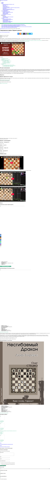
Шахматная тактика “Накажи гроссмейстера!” (8, 9)
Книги (2, 64)
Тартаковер (35, 40)
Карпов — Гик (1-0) (6, 61)
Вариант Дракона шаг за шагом (5, 59)
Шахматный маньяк (5, 13)
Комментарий (1, 452)
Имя (0, 456)
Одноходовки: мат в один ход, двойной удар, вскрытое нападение (11, 7)
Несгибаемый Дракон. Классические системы (9, 65)
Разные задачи (4, 8)
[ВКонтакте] (18, 34)
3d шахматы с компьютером (6, 11)
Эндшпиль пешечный (5, 10)
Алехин (38, 40)
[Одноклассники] (20, 34)
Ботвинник (40, 40)
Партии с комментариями (4, 60)
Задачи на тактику (5, 6)
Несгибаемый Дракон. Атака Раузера (8, 66)
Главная (2, 2)
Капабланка (31, 40)
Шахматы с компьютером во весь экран (8, 12)
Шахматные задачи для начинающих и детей (8, 4)
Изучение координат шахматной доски (8, 19)
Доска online (4, 16)
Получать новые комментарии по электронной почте (8, 464)
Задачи (2, 3)
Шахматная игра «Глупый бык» (7, 14)
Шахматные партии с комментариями (7, 21)
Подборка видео (3, 63)
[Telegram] (22, 34)
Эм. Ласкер (26, 40)
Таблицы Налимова (5, 17)
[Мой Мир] (30, 34)
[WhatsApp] (28, 34)
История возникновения (4, 58)
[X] (24, 34)
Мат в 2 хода (4, 5)
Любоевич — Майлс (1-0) (6, 62)
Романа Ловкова (17, 170)
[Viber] (26, 34)
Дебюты (3, 28)
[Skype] (32, 34)
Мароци (29, 40)
